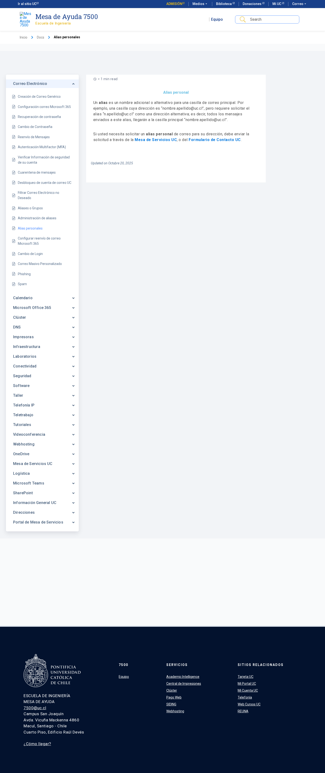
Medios (200, 4)
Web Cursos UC (249, 704)
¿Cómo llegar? (37, 743)
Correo (299, 4)
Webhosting (175, 711)
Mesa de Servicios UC (156, 139)
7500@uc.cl (35, 707)
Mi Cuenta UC (248, 690)
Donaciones (252, 4)
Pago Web (174, 697)
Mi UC (277, 4)
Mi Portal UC (247, 683)
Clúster (171, 690)
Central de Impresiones (183, 683)
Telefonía (245, 697)
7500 (123, 665)
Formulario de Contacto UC (215, 139)
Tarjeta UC (245, 677)
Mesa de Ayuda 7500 (66, 16)
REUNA (243, 711)
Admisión (174, 4)
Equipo (217, 19)
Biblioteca (224, 4)
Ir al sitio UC (27, 4)
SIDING (171, 704)
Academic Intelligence (182, 677)
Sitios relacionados (261, 665)
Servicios (177, 665)
